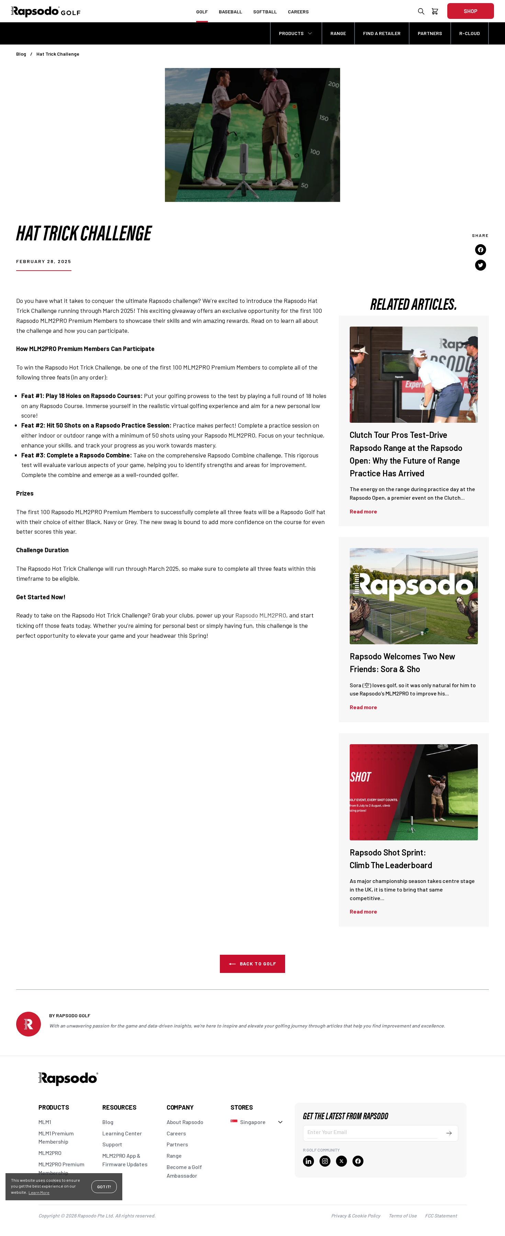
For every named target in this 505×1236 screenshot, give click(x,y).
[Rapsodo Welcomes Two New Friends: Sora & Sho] (414, 596)
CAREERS (298, 11)
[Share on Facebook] (480, 249)
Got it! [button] (104, 1186)
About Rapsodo (185, 1122)
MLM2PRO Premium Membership (61, 1168)
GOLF (202, 11)
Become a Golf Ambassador (184, 1171)
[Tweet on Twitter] (480, 264)
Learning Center (122, 1133)
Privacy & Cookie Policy (355, 1215)
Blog (21, 54)
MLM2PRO (49, 1152)
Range (174, 1155)
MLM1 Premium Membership (56, 1137)
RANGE (338, 33)
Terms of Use (403, 1215)
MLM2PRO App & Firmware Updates (124, 1159)
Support (112, 1144)
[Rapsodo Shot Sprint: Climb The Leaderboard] (414, 792)
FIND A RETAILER (382, 33)
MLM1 (44, 1122)
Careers (176, 1133)
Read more (363, 511)
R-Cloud (469, 33)
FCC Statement (441, 1215)
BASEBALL (230, 11)
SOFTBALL (265, 11)
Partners (177, 1144)
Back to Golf (257, 963)
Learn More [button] (39, 1192)
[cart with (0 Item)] (435, 12)
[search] (421, 12)
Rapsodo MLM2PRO (260, 615)
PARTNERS (430, 33)
